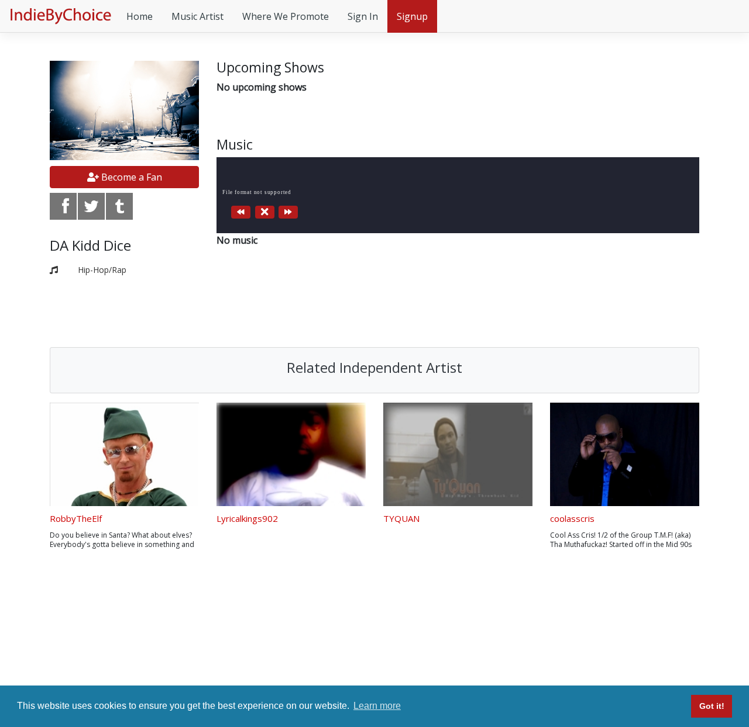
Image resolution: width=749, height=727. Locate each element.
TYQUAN (401, 518)
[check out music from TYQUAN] (457, 454)
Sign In (363, 16)
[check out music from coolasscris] (624, 454)
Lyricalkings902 (247, 518)
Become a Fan (130, 177)
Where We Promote (285, 16)
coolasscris (572, 518)
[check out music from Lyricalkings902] (291, 454)
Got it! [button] (711, 706)
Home (139, 16)
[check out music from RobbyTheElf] (124, 454)
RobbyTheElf (76, 518)
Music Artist (197, 16)
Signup (412, 16)
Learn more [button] (377, 706)
